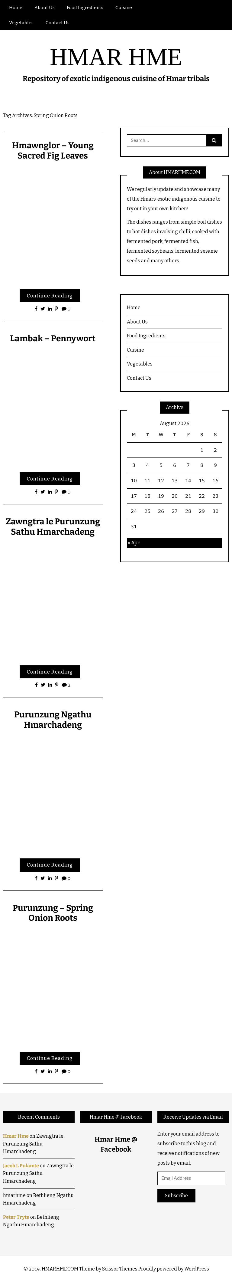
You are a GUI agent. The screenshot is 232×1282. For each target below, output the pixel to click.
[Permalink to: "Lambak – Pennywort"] (53, 407)
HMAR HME (116, 57)
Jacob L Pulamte (21, 1166)
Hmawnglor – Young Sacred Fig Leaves (53, 150)
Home (15, 7)
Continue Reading (50, 296)
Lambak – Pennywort (52, 338)
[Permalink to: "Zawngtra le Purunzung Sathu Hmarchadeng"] (53, 600)
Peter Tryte (16, 1217)
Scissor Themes (119, 1269)
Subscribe (176, 1195)
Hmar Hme (16, 1136)
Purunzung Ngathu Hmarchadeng (53, 720)
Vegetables (21, 22)
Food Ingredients (85, 7)
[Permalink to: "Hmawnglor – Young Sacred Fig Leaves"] (53, 224)
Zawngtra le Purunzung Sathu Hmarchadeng (53, 526)
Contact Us (57, 22)
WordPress (196, 1269)
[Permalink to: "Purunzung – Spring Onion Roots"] (53, 986)
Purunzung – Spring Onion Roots (53, 913)
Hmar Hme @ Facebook (116, 1117)
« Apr (134, 543)
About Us (44, 7)
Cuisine (123, 7)
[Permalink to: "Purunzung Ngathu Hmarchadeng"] (53, 793)
